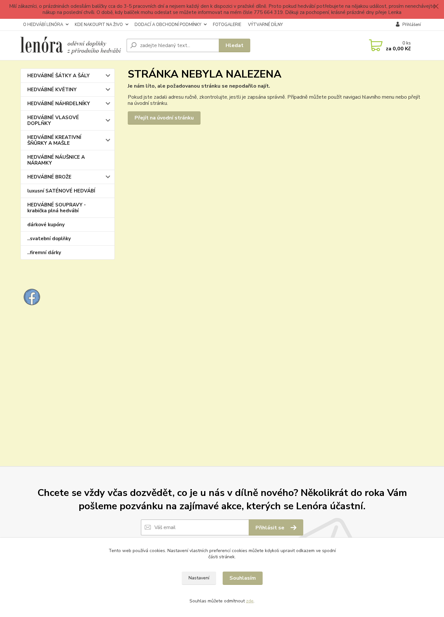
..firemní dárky (44, 252)
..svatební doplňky (49, 238)
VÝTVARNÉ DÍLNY (265, 25)
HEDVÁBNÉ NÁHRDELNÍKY (58, 103)
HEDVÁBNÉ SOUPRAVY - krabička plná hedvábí (56, 208)
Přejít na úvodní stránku (164, 117)
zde (250, 601)
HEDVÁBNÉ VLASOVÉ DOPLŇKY (53, 120)
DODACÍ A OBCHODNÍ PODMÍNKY (168, 25)
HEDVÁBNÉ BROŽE (49, 177)
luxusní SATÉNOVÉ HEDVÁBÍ (61, 191)
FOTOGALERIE (227, 25)
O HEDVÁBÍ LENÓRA (43, 25)
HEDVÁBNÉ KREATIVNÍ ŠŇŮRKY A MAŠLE (54, 140)
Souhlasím (242, 578)
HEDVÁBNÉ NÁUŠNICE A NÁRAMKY (56, 160)
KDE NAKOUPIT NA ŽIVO (99, 25)
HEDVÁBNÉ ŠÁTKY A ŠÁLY (58, 75)
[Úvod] (70, 45)
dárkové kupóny (46, 224)
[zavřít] (436, 6)
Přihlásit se (270, 527)
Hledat (234, 45)
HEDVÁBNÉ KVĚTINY (52, 89)
